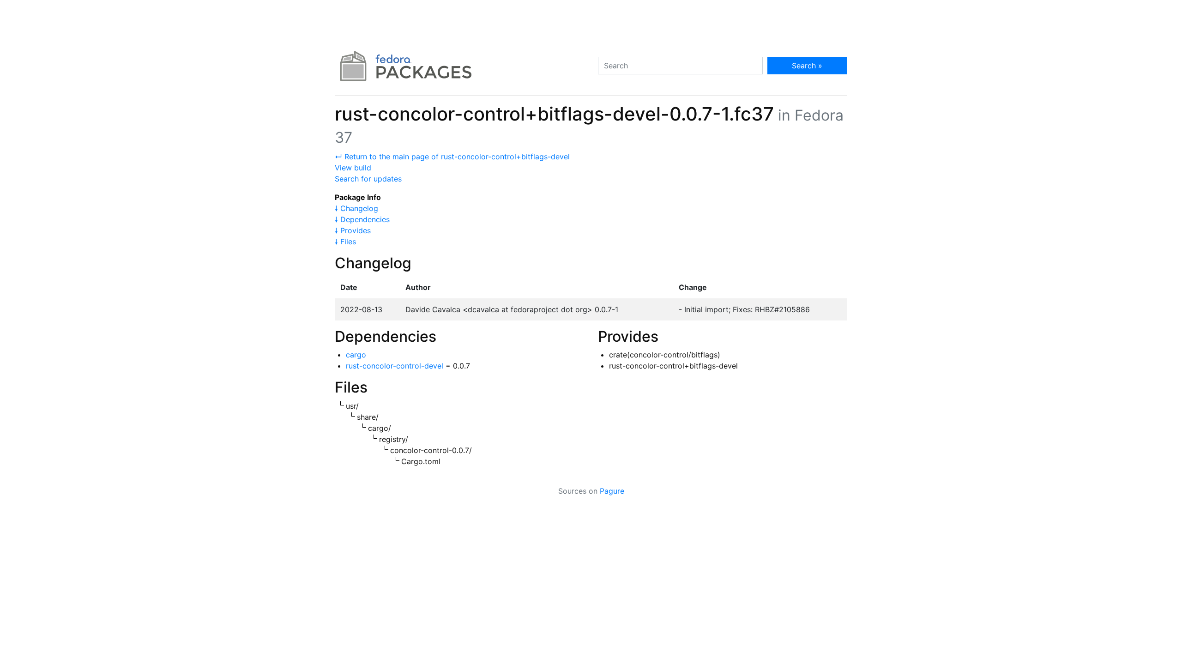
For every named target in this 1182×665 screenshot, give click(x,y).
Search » (807, 65)
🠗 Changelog (356, 208)
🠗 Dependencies (362, 219)
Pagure (612, 491)
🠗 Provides (353, 230)
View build (353, 167)
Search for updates (368, 178)
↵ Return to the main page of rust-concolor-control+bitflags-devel (452, 156)
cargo (356, 354)
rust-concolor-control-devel (394, 365)
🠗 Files (345, 241)
